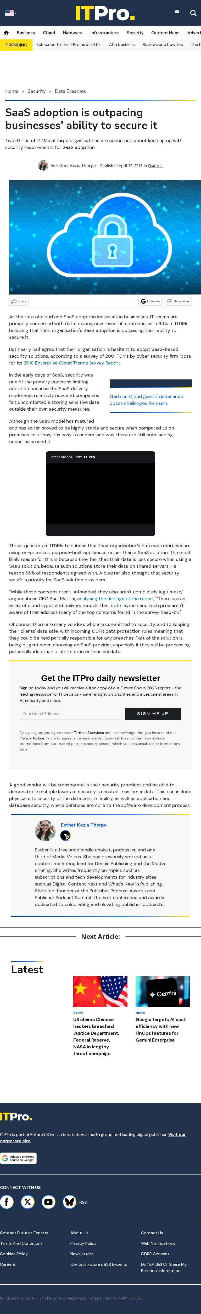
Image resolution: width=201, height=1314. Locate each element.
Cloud (49, 33)
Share (22, 301)
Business (26, 33)
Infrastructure (105, 33)
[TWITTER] (67, 835)
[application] (100, 494)
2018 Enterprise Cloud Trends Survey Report (72, 363)
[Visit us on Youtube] (48, 1202)
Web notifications (158, 1243)
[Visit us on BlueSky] (67, 1202)
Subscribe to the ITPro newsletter (68, 44)
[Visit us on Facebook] (6, 1202)
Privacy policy (83, 1243)
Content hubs (165, 33)
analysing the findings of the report (115, 599)
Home (11, 91)
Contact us (152, 1233)
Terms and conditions (21, 1243)
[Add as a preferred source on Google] (18, 1158)
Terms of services (89, 732)
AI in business (122, 44)
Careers (7, 1264)
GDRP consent (155, 1254)
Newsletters (81, 1254)
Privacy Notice (32, 738)
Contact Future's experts (24, 1233)
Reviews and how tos (163, 44)
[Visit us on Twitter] (27, 1202)
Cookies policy (14, 1254)
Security (135, 33)
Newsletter (181, 301)
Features (155, 165)
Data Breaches (70, 91)
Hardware (73, 33)
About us (79, 1233)
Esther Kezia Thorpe (76, 165)
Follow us (153, 301)
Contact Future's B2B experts (98, 1264)
